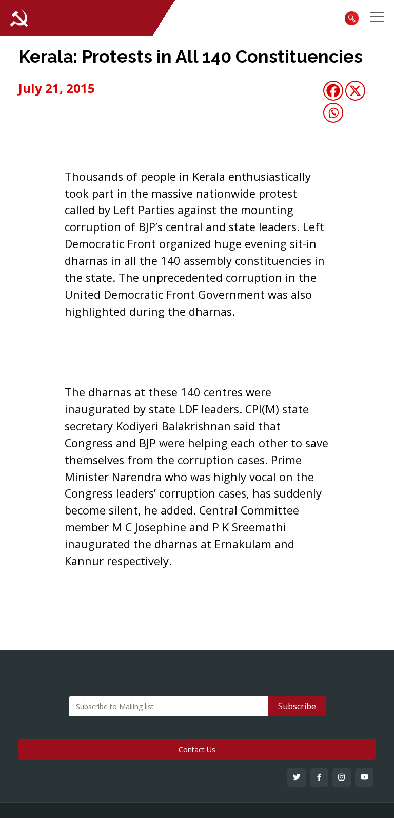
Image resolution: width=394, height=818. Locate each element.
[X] (355, 91)
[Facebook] (333, 91)
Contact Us (197, 749)
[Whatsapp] (333, 113)
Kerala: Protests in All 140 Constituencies (190, 56)
